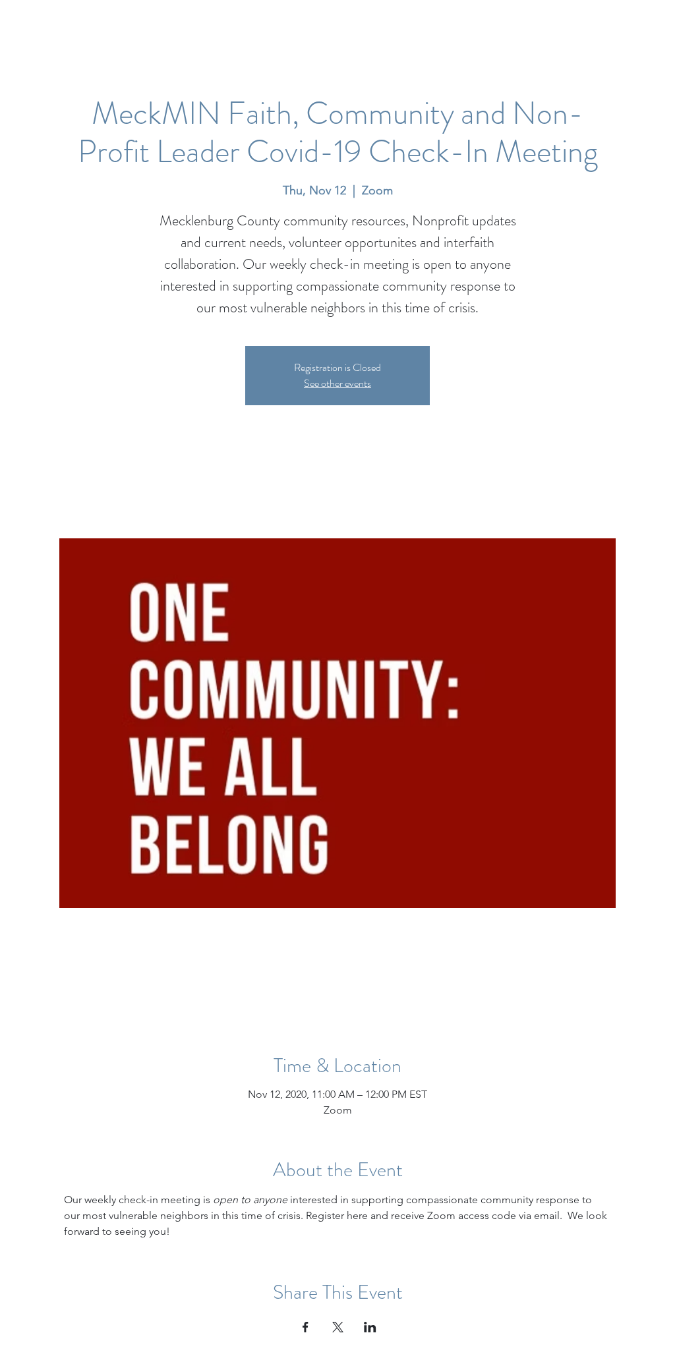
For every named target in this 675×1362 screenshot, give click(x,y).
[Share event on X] (338, 1327)
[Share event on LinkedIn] (370, 1327)
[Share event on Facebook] (305, 1327)
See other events (337, 383)
